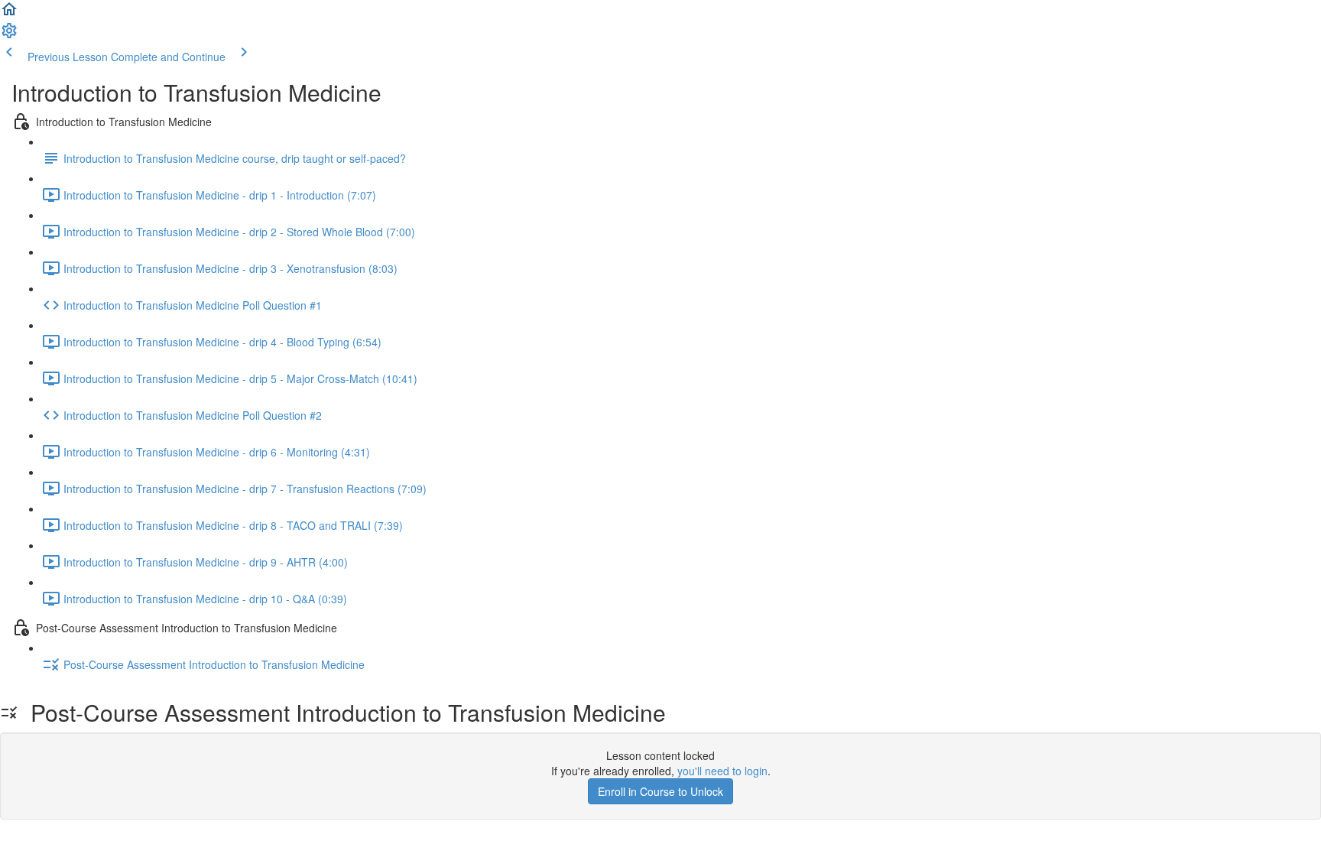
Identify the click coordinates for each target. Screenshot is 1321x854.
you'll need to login (722, 770)
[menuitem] (9, 35)
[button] (9, 13)
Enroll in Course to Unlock (660, 791)
